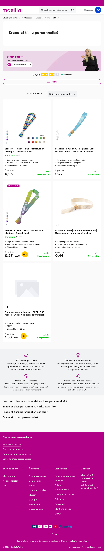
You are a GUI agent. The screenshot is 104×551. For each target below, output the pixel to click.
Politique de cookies (64, 494)
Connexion (88, 10)
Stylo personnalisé (12, 444)
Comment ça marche (35, 483)
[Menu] (79, 10)
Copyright (60, 504)
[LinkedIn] (56, 534)
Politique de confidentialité (62, 487)
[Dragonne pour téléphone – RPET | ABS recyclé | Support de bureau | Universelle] (27, 287)
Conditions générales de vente (65, 478)
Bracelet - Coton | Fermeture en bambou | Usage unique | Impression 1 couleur (76, 231)
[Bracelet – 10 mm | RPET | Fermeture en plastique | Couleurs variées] (27, 123)
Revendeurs (34, 504)
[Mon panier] (98, 10)
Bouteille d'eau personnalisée (17, 459)
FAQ (5, 485)
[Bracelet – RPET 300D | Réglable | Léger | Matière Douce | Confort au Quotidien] (77, 123)
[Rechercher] (72, 10)
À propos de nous (37, 476)
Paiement (59, 499)
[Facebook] (48, 534)
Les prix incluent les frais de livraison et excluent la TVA (41, 541)
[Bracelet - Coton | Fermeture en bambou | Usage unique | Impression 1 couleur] (77, 205)
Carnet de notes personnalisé (17, 454)
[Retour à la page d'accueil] (12, 10)
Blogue (58, 513)
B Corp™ (33, 499)
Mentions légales (63, 509)
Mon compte (9, 476)
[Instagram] (52, 534)
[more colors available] (7, 143)
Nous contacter (10, 481)
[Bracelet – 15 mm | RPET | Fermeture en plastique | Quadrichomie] (27, 205)
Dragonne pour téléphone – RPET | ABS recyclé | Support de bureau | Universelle (25, 313)
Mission (32, 495)
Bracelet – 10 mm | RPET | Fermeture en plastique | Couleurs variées (24, 150)
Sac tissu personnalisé (13, 449)
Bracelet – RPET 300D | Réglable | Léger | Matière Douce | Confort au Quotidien (75, 150)
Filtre (54, 81)
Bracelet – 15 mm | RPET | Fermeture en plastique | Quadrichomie (24, 231)
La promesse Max (37, 490)
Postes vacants (36, 509)
